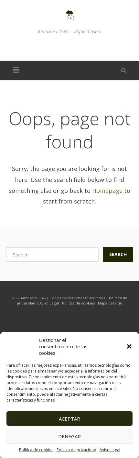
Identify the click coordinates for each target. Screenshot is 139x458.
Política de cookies (36, 450)
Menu (16, 70)
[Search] (123, 70)
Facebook (49, 47)
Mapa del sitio (110, 303)
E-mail (76, 47)
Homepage (107, 190)
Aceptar (69, 418)
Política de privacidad (76, 450)
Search (118, 254)
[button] (129, 346)
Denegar (69, 436)
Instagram (62, 47)
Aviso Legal (110, 450)
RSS (89, 47)
